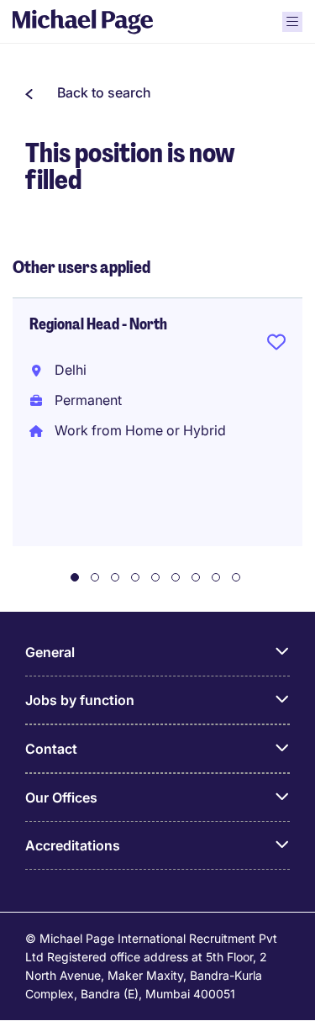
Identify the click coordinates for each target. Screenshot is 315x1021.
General (50, 652)
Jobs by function (79, 700)
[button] (88, 92)
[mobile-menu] (292, 22)
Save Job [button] (276, 345)
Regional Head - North (98, 324)
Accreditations (72, 845)
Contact (51, 748)
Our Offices (61, 797)
